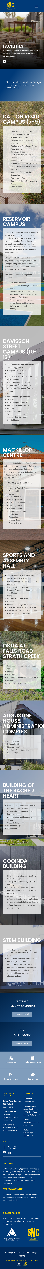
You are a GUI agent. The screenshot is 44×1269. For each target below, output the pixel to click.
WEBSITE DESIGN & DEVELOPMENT (17, 1260)
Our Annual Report (27, 1221)
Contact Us (7, 1224)
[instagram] (14, 1147)
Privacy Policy (9, 1218)
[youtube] (4, 1152)
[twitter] (9, 1147)
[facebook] (4, 1147)
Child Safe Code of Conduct (27, 1218)
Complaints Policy (10, 1221)
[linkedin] (9, 1152)
